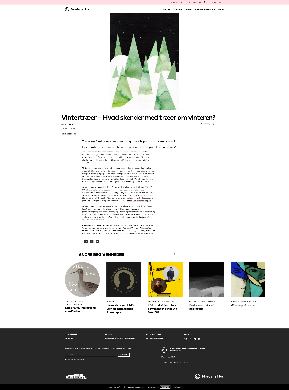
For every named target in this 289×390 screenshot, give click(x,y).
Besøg (189, 9)
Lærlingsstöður (153, 334)
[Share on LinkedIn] (97, 241)
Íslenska (212, 2)
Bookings (174, 2)
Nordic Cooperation (205, 9)
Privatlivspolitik (177, 387)
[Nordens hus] (85, 9)
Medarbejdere (71, 334)
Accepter (165, 387)
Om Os (221, 9)
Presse (108, 334)
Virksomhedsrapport (156, 338)
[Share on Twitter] (91, 241)
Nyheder (178, 9)
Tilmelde (123, 354)
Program (166, 9)
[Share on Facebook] (86, 241)
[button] (175, 254)
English (221, 2)
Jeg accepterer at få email (75, 359)
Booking (69, 338)
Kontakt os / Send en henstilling (120, 338)
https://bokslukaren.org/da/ (139, 201)
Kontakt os (196, 2)
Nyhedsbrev (185, 2)
